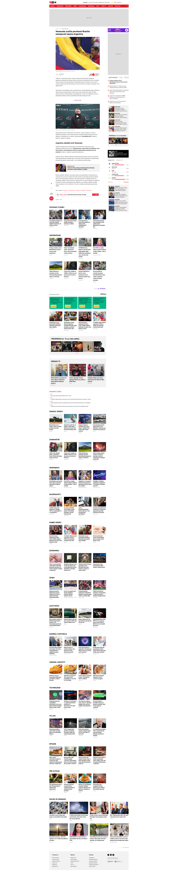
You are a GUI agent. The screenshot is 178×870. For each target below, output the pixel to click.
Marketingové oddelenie (93, 864)
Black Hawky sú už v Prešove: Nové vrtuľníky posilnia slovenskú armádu (55, 427)
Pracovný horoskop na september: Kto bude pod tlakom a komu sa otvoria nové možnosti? (85, 650)
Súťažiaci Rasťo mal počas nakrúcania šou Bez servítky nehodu (96, 379)
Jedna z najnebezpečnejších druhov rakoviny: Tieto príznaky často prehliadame (84, 511)
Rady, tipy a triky (96, 653)
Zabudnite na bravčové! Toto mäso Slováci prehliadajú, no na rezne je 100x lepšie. (70, 678)
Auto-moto (54, 606)
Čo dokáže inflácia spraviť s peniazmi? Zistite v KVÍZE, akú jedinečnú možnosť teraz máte (99, 325)
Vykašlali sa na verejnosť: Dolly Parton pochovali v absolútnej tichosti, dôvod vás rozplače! (85, 483)
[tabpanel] (118, 91)
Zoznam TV (55, 361)
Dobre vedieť (51, 328)
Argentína (83, 190)
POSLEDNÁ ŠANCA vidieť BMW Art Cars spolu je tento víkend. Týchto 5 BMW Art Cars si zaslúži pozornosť (99, 622)
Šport (75, 6)
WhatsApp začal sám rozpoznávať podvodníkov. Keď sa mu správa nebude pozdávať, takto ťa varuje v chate (55, 704)
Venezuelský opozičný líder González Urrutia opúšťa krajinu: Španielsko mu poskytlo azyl (99, 224)
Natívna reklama (74, 866)
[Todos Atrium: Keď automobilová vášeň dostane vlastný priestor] (99, 558)
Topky (63, 28)
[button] (93, 74)
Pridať (96, 194)
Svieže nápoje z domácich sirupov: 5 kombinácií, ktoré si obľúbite (85, 677)
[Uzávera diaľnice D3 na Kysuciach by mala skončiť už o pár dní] (85, 613)
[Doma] (109, 174)
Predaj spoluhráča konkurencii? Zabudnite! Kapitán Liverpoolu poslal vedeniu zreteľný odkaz (85, 593)
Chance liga (95, 597)
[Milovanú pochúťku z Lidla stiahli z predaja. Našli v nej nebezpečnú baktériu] (55, 723)
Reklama (73, 854)
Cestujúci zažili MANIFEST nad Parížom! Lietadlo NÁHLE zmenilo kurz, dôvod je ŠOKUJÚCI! (121, 209)
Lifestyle (110, 6)
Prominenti (68, 6)
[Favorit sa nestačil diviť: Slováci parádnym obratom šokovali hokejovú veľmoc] (70, 585)
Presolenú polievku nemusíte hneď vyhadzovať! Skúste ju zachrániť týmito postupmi (69, 787)
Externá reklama (74, 859)
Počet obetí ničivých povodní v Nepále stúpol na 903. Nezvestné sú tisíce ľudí (85, 732)
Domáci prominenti (52, 487)
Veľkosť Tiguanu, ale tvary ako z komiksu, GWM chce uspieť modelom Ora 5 (70, 621)
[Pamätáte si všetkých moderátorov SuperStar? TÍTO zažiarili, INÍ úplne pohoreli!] (99, 475)
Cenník (72, 862)
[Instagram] (111, 855)
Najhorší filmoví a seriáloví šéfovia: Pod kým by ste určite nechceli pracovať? (69, 650)
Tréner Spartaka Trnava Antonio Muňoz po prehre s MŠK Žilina (77, 379)
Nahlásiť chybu (59, 199)
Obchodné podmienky (75, 861)
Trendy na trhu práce (53, 655)
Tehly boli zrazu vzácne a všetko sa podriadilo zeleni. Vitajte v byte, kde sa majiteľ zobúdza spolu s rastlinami (99, 760)
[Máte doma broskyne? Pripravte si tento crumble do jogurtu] (99, 669)
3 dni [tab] (120, 77)
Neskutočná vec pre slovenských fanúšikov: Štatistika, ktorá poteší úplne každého (55, 325)
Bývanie (52, 744)
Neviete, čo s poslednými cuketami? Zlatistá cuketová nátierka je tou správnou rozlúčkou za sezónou (85, 787)
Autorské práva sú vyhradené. (112, 858)
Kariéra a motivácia (58, 634)
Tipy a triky (51, 627)
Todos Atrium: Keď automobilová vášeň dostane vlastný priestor (99, 565)
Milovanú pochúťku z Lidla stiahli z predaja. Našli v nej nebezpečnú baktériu (55, 732)
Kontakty (91, 854)
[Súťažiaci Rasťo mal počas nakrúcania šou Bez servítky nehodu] (96, 370)
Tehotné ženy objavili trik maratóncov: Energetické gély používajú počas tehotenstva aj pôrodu (99, 510)
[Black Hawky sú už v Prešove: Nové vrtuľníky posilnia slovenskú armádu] (55, 419)
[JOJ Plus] (109, 178)
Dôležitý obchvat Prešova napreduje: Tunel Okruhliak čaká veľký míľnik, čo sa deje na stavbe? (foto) (85, 567)
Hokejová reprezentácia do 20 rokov (70, 597)
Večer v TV (119, 160)
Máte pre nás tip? (92, 866)
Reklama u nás (73, 857)
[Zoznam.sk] (111, 861)
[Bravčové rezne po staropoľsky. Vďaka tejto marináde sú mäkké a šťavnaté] (55, 669)
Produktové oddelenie (93, 859)
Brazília (78, 190)
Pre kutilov (54, 771)
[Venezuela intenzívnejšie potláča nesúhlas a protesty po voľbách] (70, 214)
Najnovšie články (55, 392)
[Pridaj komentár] (51, 184)
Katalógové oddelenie (93, 862)
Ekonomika (91, 6)
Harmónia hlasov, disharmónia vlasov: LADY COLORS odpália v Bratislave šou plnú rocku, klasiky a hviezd (85, 325)
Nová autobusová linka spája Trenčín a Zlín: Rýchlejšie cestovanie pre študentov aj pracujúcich (99, 427)
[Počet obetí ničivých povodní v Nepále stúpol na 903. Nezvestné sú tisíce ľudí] (85, 723)
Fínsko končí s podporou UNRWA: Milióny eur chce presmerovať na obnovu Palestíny (70, 455)
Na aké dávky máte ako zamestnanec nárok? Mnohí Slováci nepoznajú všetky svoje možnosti (99, 650)
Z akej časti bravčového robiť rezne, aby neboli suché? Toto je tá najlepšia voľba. (69, 406)
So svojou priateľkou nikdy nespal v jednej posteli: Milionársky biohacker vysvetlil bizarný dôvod (69, 511)
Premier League (81, 597)
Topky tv (103, 6)
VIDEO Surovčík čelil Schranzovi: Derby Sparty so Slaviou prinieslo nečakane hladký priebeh (99, 593)
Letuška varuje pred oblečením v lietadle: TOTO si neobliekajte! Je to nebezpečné (55, 510)
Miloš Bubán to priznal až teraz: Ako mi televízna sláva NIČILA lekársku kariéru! (58, 380)
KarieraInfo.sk (81, 653)
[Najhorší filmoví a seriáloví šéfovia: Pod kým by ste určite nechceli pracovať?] (70, 641)
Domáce (52, 6)
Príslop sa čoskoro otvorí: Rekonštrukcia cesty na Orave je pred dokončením (118, 82)
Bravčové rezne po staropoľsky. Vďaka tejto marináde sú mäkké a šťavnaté (55, 678)
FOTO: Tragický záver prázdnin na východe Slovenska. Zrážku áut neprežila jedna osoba (69, 732)
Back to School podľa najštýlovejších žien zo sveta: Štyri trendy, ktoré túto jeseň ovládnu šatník (121, 154)
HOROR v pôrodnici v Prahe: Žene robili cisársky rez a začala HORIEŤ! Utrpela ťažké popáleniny (121, 189)
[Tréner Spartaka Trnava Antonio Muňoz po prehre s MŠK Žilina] (77, 370)
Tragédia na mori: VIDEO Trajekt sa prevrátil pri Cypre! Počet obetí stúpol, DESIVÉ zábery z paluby (121, 202)
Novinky (65, 624)
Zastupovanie (71, 190)
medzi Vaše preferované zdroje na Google (72, 194)
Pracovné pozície (54, 294)
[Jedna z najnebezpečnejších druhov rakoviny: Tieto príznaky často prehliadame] (85, 502)
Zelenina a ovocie (52, 790)
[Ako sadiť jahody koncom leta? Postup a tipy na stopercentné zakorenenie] (55, 778)
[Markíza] (109, 163)
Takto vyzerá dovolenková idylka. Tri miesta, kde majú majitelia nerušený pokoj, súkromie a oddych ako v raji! (55, 760)
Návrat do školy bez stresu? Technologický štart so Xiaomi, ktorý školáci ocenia (98, 538)
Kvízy (97, 6)
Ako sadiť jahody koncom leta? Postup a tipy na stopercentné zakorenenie (55, 787)
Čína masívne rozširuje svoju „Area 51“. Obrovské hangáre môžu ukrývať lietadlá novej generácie (85, 703)
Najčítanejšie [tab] (113, 77)
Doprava (80, 624)
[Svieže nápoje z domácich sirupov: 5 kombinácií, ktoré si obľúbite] (85, 669)
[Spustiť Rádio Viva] (118, 29)
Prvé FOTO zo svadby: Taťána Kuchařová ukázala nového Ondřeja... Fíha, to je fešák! (70, 483)
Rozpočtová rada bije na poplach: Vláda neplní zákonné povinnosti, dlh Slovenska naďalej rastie (70, 427)
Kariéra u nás (54, 862)
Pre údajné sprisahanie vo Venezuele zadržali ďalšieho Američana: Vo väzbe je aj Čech (55, 223)
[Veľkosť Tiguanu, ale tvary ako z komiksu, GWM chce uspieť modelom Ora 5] (70, 613)
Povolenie (64, 190)
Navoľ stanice (110, 182)
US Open (50, 598)
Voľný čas (117, 6)
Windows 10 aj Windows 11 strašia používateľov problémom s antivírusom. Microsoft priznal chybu (70, 704)
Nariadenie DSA (55, 866)
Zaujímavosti (82, 6)
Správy (80, 707)
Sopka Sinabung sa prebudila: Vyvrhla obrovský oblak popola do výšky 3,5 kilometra (85, 455)
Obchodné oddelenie (93, 861)
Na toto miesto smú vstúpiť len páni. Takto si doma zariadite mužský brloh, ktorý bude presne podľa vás (85, 760)
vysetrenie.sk (81, 515)
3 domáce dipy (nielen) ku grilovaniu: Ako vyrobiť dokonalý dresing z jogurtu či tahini (71, 399)
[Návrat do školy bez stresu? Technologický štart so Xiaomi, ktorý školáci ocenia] (99, 530)
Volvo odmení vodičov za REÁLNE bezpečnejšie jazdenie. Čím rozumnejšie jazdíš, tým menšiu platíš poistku (55, 622)
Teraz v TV (111, 160)
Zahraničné (60, 6)
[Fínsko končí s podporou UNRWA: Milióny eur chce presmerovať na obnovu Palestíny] (70, 447)
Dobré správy (55, 522)
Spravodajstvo (91, 857)
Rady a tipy (80, 680)
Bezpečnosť (51, 708)
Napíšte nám (54, 864)
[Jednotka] (109, 171)
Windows (65, 708)
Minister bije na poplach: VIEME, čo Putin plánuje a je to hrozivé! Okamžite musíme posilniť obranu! (121, 196)
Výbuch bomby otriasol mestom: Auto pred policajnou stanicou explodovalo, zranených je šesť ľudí (99, 456)
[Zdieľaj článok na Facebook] (51, 189)
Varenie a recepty (57, 662)
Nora (101, 2)
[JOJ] (109, 167)
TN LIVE (52, 716)
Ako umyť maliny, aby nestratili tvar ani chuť (61, 395)
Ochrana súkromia (55, 859)
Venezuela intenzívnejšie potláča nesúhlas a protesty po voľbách (70, 222)
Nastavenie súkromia (56, 861)
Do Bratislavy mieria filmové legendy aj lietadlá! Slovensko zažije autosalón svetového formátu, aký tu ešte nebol (70, 325)
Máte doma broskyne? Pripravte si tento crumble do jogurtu (98, 677)
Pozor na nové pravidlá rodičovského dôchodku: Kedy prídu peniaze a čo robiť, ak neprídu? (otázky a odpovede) (55, 567)
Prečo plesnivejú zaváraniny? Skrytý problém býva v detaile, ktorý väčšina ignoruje (99, 787)
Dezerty (94, 680)
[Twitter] (113, 855)
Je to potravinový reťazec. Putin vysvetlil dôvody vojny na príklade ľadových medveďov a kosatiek (99, 732)
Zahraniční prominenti (68, 487)
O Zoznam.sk (55, 854)
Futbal (70, 383)
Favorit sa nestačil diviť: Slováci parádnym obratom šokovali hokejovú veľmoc (70, 593)
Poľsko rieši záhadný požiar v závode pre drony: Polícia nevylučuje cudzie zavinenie (55, 455)
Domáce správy (56, 411)
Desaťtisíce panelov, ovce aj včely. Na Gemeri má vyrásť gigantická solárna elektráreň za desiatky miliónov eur (70, 567)
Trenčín (94, 431)
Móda (116, 151)
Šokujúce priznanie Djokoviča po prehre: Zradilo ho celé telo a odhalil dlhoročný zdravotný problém (54, 594)
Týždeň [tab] (126, 77)
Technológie (54, 688)
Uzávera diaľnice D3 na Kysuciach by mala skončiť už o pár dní (85, 621)
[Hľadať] (127, 6)
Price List (72, 864)
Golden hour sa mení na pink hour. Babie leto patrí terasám (118, 102)
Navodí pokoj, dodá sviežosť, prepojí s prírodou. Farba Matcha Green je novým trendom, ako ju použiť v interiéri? (70, 760)
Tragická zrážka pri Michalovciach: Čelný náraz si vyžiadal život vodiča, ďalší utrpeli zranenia (84, 428)
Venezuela (89, 190)
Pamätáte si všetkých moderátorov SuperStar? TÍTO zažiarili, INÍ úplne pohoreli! (99, 483)
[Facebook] (108, 855)
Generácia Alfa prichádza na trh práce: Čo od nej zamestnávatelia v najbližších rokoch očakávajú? (55, 650)
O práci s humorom (67, 653)
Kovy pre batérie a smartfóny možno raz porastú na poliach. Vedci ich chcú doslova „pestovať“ (99, 704)
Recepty (65, 792)
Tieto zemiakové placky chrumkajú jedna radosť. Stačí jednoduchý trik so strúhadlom (71, 402)
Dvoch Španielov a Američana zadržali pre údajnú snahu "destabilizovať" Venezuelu (84, 224)
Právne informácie (55, 857)
